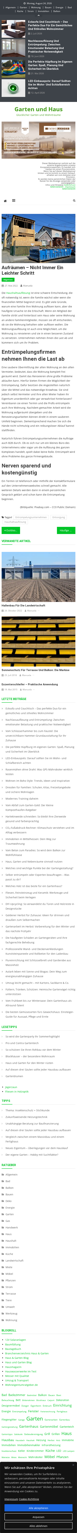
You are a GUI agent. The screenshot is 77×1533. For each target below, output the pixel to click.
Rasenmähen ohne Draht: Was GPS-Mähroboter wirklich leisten (39, 772)
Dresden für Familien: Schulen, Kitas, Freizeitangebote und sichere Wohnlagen (38, 790)
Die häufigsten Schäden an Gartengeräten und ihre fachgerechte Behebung (36, 940)
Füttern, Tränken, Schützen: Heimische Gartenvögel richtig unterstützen (40, 992)
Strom (31, 11)
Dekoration (62, 1400)
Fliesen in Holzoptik (16, 1091)
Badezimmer (16, 1395)
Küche (20, 11)
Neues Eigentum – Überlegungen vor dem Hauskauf (37, 1148)
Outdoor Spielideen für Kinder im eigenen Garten (13, 530)
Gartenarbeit (51, 1419)
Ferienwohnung (47, 1411)
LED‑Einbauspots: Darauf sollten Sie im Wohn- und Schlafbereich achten (49, 84)
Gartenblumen (14, 1076)
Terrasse (11, 1293)
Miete (9, 1267)
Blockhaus (41, 1400)
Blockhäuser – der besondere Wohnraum (30, 1056)
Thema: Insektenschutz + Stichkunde (28, 1110)
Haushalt (11, 1240)
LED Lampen (68, 1451)
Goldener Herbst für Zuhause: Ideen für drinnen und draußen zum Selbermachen (37, 918)
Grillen (56, 1434)
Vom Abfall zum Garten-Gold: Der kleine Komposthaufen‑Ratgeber (29, 808)
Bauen (48, 7)
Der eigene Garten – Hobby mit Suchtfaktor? (32, 1154)
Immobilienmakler (28, 1445)
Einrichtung (62, 1405)
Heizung (41, 1440)
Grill (47, 1434)
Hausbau (8, 1440)
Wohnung (36, 7)
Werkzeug (11, 1313)
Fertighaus (62, 1411)
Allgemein (11, 7)
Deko (8, 1201)
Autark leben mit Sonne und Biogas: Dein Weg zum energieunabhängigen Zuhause (36, 974)
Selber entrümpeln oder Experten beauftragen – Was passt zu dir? (37, 877)
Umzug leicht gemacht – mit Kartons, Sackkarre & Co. (37, 983)
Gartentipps (7, 1434)
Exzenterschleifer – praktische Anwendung (30, 684)
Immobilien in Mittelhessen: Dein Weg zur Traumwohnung (31, 841)
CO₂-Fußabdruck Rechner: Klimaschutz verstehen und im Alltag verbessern (40, 830)
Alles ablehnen (38, 1526)
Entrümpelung (19, 1411)
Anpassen (38, 1517)
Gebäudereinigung (33, 1434)
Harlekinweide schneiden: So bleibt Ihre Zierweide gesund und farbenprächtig (36, 819)
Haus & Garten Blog (17, 1358)
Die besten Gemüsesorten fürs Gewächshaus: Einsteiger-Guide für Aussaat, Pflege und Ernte (40, 1014)
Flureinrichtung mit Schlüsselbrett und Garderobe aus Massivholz (38, 963)
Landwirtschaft (14, 1260)
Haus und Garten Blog (18, 1362)
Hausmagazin (13, 1367)
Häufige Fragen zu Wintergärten (67, 530)
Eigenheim (36, 1405)
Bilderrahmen (28, 1400)
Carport (50, 1400)
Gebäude (18, 1434)
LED (58, 1451)
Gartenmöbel (49, 1427)
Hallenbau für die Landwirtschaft (23, 605)
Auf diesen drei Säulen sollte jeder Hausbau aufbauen (38, 1069)
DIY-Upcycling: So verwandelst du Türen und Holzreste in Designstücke (40, 906)
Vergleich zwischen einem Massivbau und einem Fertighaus (35, 1139)
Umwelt (10, 1307)
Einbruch (47, 1405)
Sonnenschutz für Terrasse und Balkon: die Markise (35, 670)
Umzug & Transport (17, 1380)
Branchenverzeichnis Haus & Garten (27, 1353)
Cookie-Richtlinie (29, 1499)
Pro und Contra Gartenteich (22, 1043)
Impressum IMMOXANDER (68, 187)
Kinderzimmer (35, 1451)
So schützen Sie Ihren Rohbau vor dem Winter (33, 1049)
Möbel (9, 1273)
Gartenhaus (28, 1426)
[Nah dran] (73, 1465)
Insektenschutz (9, 1451)
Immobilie (68, 1440)
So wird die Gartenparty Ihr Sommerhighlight (33, 1036)
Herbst (51, 1440)
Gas (8, 1221)
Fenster (33, 1411)
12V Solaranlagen (15, 1339)
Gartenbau (64, 1419)
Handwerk (12, 1227)
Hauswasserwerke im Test (20, 1371)
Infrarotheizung (51, 1445)
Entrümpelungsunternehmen (31, 517)
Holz (58, 1440)
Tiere (9, 1300)
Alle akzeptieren (38, 1508)
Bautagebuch (13, 1349)
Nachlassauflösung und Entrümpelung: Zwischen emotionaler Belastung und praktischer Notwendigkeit (46, 46)
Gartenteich (67, 1427)
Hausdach (20, 1440)
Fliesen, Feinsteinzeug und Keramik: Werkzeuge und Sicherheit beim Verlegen (37, 895)
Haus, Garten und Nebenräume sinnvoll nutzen (34, 861)
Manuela (27, 285)
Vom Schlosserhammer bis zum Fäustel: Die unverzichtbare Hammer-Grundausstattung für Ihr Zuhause (36, 735)
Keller (21, 1451)
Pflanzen (11, 1280)
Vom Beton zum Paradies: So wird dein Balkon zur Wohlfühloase (35, 853)
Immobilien (43, 11)
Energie (59, 7)
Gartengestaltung (10, 1427)
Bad (70, 7)
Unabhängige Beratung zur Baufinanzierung (32, 1123)
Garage (21, 1420)
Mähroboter (35, 1457)
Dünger (25, 1405)
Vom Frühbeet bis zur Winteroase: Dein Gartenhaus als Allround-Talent (39, 1003)
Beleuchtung (8, 1400)
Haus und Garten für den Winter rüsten (29, 1063)
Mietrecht (22, 1457)
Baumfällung (13, 1344)
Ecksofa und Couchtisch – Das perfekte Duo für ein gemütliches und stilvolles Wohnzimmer (50, 25)
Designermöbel (11, 1405)
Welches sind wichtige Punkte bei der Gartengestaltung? (39, 868)
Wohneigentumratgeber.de (21, 1385)
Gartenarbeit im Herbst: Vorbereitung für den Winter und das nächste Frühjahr (40, 929)
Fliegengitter (9, 1419)
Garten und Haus (39, 109)
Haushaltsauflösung (18, 293)
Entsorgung (58, 517)
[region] (38, 1497)
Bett (18, 1400)
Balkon (56, 11)
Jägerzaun (11, 1087)
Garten (23, 7)
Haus (9, 1234)
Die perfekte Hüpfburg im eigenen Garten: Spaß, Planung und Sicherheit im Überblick (50, 65)
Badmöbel (32, 1395)
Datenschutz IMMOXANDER (62, 185)
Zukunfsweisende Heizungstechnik (26, 1117)
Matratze (6, 1457)
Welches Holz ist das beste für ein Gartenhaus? (34, 886)
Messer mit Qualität (17, 1376)
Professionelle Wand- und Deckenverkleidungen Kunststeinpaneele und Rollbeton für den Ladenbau (37, 951)
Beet (58, 1395)
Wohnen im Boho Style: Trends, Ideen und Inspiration (38, 780)
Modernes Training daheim (22, 798)
